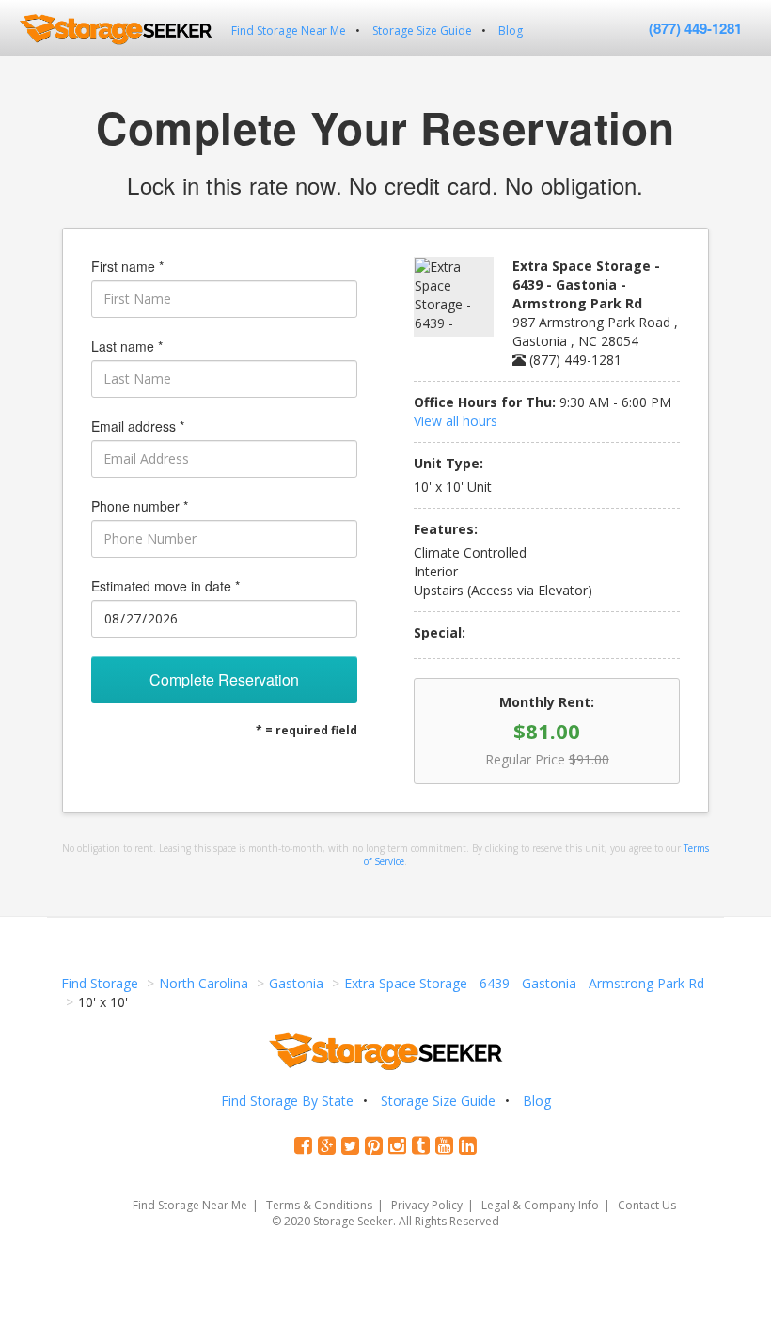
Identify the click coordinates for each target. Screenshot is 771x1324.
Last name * (127, 346)
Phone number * (139, 505)
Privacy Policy (427, 1205)
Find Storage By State (287, 1101)
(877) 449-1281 (695, 28)
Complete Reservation (224, 679)
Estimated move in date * (165, 585)
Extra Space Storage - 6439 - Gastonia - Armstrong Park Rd (524, 983)
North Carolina (203, 983)
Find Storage (99, 983)
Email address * (137, 426)
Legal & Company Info (540, 1205)
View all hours (455, 421)
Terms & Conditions (319, 1205)
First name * (127, 266)
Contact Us (647, 1205)
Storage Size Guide (422, 31)
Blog (510, 31)
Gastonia (296, 983)
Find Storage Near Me (288, 31)
